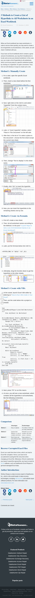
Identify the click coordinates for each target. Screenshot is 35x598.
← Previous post (6, 500)
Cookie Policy (13, 589)
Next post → (30, 500)
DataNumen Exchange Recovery (17, 559)
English (23, 1)
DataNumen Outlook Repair (17, 553)
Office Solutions (13, 9)
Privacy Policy (5, 589)
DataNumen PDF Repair (17, 567)
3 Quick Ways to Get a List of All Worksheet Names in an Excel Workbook (17, 228)
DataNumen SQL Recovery (17, 556)
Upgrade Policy (7, 591)
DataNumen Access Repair (17, 561)
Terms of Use (15, 593)
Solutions (7, 9)
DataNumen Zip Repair (17, 573)
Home (2, 9)
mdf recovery (19, 478)
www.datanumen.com (7, 483)
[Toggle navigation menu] (31, 3)
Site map (21, 593)
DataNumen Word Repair (17, 570)
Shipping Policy (21, 589)
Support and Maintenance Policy (19, 591)
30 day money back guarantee (7, 6)
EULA (30, 591)
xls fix (2, 463)
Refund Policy (29, 589)
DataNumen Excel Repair (17, 564)
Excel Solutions (21, 9)
